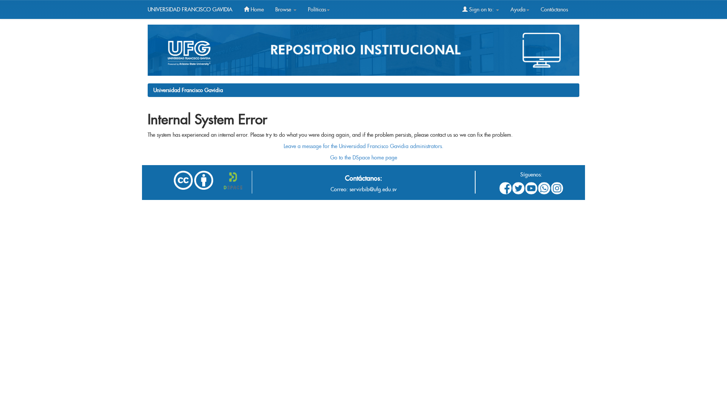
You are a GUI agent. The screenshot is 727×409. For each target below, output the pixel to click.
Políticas (317, 9)
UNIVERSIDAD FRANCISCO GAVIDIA (190, 9)
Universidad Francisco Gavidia (188, 90)
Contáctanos (554, 9)
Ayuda (518, 9)
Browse (284, 9)
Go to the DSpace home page (363, 157)
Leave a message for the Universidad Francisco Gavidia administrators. (363, 146)
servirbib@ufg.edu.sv (372, 189)
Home (256, 9)
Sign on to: (481, 9)
